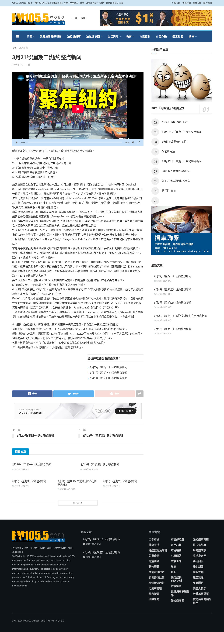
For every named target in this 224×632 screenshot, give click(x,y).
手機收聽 (186, 3)
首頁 (14, 48)
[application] (78, 109)
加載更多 (78, 503)
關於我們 (207, 3)
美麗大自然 (199, 588)
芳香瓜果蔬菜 (201, 593)
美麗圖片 (198, 583)
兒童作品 (154, 555)
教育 (129, 36)
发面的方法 (168, 151)
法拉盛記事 (74, 36)
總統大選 (198, 572)
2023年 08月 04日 (90, 469)
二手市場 (154, 539)
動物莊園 (154, 566)
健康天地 (154, 545)
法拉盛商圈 (93, 36)
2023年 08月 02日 (67, 489)
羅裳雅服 (177, 36)
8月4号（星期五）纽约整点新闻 (108, 372)
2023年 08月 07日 (22, 469)
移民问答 (198, 561)
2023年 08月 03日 (22, 486)
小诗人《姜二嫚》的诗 (175, 122)
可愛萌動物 (155, 588)
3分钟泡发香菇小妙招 (174, 141)
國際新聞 (154, 599)
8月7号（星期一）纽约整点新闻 (108, 367)
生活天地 (113, 36)
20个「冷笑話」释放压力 (167, 108)
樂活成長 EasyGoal (176, 579)
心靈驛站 (176, 555)
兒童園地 (154, 561)
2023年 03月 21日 (21, 64)
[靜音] (133, 142)
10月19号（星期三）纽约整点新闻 (181, 131)
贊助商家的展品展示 (202, 601)
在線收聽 (176, 3)
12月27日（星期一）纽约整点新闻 (181, 161)
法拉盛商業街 (201, 539)
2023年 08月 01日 (113, 486)
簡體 (83, 18)
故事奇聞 (176, 561)
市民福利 (144, 36)
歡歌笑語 (176, 586)
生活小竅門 (199, 555)
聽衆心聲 (197, 3)
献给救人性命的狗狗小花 (176, 171)
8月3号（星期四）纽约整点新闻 (108, 378)
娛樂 (191, 36)
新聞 (29, 36)
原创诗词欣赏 (156, 572)
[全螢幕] (139, 142)
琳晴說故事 (199, 550)
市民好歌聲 (177, 539)
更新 (173, 572)
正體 (75, 18)
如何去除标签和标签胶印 (176, 181)
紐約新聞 (23, 48)
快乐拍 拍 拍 (169, 190)
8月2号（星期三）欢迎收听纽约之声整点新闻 (180, 315)
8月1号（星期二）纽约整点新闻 (120, 481)
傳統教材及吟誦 (158, 550)
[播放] (17, 142)
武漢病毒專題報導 (51, 36)
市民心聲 (161, 36)
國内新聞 (154, 593)
